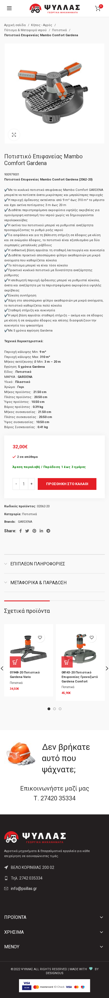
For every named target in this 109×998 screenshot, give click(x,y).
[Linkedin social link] (41, 531)
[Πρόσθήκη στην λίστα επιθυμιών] (40, 637)
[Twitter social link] (27, 531)
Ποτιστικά (60, 30)
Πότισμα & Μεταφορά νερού (26, 30)
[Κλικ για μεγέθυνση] (14, 134)
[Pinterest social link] (34, 531)
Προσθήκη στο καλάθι (67, 484)
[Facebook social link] (20, 531)
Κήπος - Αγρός (42, 25)
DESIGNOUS (54, 973)
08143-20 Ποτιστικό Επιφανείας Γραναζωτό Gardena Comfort (79, 677)
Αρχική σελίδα (15, 25)
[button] (15, 662)
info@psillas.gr (24, 888)
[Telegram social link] (48, 531)
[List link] (54, 878)
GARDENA (25, 522)
